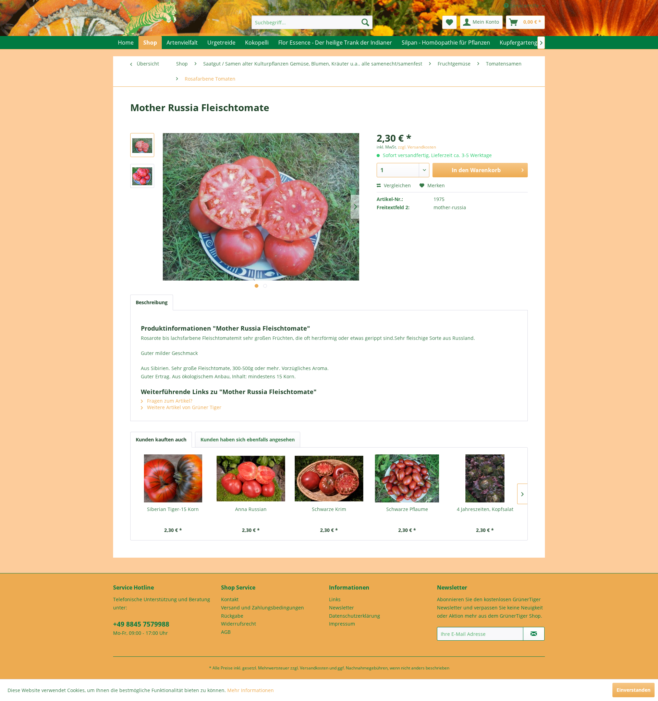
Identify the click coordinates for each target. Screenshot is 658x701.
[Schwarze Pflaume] (407, 478)
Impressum (342, 623)
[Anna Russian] (251, 478)
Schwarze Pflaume (407, 509)
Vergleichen (396, 185)
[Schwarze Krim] (329, 478)
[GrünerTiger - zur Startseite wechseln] (148, 24)
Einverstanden (633, 690)
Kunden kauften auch (161, 439)
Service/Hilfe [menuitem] (524, 5)
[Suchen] (365, 22)
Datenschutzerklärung (354, 616)
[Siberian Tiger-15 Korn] (173, 478)
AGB (226, 632)
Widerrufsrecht (238, 623)
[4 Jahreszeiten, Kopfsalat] (485, 478)
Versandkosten (314, 668)
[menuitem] (312, 22)
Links (335, 599)
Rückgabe (232, 616)
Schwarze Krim (329, 509)
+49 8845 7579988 (141, 624)
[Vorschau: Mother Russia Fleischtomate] (142, 145)
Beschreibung (152, 302)
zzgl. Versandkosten (417, 147)
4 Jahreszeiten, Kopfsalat (485, 509)
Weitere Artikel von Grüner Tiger (183, 407)
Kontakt (230, 599)
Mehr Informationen (250, 690)
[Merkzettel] (449, 22)
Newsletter (341, 607)
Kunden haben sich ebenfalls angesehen (247, 439)
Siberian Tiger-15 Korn (173, 509)
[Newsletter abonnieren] (534, 634)
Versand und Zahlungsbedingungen (262, 607)
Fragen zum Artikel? (169, 400)
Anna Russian (251, 509)
